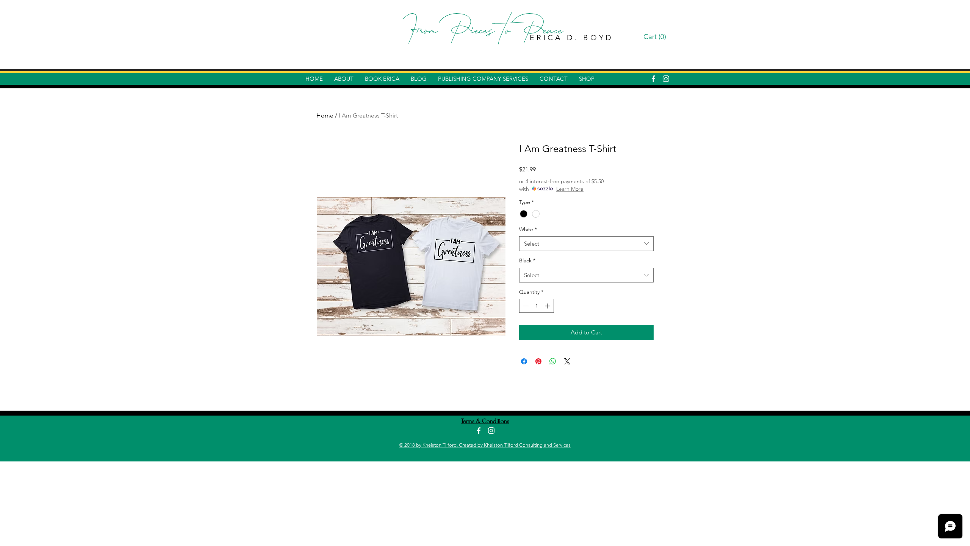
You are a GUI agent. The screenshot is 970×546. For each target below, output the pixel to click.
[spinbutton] (536, 305)
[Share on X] (567, 361)
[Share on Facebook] (524, 361)
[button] (656, 37)
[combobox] (586, 243)
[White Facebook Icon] (653, 78)
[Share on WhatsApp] (552, 361)
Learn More (570, 188)
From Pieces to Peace (485, 32)
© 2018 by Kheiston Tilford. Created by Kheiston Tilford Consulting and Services (485, 445)
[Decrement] (525, 305)
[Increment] (548, 305)
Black (527, 260)
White (528, 229)
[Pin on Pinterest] (538, 361)
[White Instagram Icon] (666, 78)
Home (324, 115)
